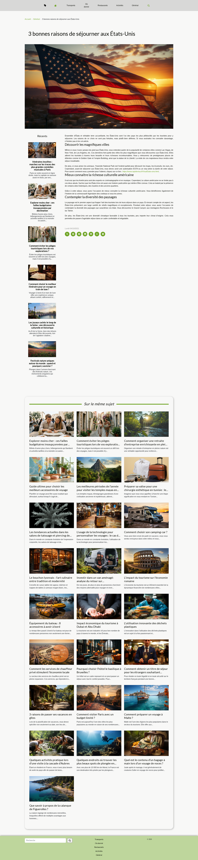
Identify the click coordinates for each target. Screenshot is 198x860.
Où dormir (86, 5)
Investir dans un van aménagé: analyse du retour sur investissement (95, 581)
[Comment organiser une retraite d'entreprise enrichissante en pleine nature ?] (146, 424)
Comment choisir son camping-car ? (145, 532)
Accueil (28, 19)
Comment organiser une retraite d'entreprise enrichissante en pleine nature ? (146, 444)
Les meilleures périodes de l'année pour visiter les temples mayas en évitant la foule (97, 490)
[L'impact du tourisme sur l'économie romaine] (146, 561)
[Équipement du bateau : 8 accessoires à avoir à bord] (51, 606)
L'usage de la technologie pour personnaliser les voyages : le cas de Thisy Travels (98, 535)
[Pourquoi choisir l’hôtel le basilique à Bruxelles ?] (99, 652)
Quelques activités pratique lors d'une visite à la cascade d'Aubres (49, 761)
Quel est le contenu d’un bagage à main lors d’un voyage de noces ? (144, 761)
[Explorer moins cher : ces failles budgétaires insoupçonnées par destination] (42, 191)
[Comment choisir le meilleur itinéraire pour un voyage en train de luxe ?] (42, 273)
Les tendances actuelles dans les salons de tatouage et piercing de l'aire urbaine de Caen (49, 535)
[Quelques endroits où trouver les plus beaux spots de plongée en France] (99, 743)
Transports (71, 5)
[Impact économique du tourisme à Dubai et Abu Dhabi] (99, 606)
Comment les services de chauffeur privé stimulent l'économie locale (50, 670)
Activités (119, 5)
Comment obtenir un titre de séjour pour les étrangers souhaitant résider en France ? (146, 672)
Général (135, 5)
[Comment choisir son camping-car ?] (146, 515)
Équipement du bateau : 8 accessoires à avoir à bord (45, 624)
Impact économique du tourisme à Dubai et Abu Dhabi (97, 624)
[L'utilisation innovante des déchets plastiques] (146, 606)
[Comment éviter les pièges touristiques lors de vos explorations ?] (42, 234)
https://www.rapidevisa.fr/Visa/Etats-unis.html (140, 171)
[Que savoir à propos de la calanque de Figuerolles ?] (51, 789)
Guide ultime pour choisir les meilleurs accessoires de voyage (48, 488)
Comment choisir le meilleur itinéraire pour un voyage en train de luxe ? (42, 287)
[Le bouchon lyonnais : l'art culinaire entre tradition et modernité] (51, 561)
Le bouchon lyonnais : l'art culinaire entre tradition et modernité (50, 579)
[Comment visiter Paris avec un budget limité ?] (99, 697)
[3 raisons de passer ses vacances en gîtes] (51, 697)
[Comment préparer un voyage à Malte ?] (146, 697)
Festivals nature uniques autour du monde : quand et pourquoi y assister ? (42, 363)
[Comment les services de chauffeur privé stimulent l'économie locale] (51, 652)
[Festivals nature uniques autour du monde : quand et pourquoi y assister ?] (42, 349)
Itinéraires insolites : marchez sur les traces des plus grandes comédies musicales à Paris (42, 165)
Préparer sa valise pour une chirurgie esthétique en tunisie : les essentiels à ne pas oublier (145, 490)
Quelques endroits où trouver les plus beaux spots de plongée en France (97, 763)
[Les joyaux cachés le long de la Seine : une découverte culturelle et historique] (42, 311)
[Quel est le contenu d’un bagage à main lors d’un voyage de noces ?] (146, 743)
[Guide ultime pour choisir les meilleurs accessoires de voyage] (51, 469)
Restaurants (103, 5)
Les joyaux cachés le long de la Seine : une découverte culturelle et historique (42, 325)
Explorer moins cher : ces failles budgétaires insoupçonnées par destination (42, 206)
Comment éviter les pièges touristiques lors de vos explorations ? (42, 248)
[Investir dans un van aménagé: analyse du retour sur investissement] (99, 561)
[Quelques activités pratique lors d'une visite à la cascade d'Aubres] (51, 743)
